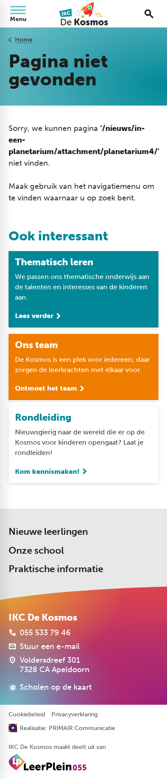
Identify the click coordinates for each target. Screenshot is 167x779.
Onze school (36, 550)
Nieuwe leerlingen (48, 531)
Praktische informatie (56, 569)
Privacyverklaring (74, 714)
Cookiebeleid (27, 714)
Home (24, 39)
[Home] (83, 13)
